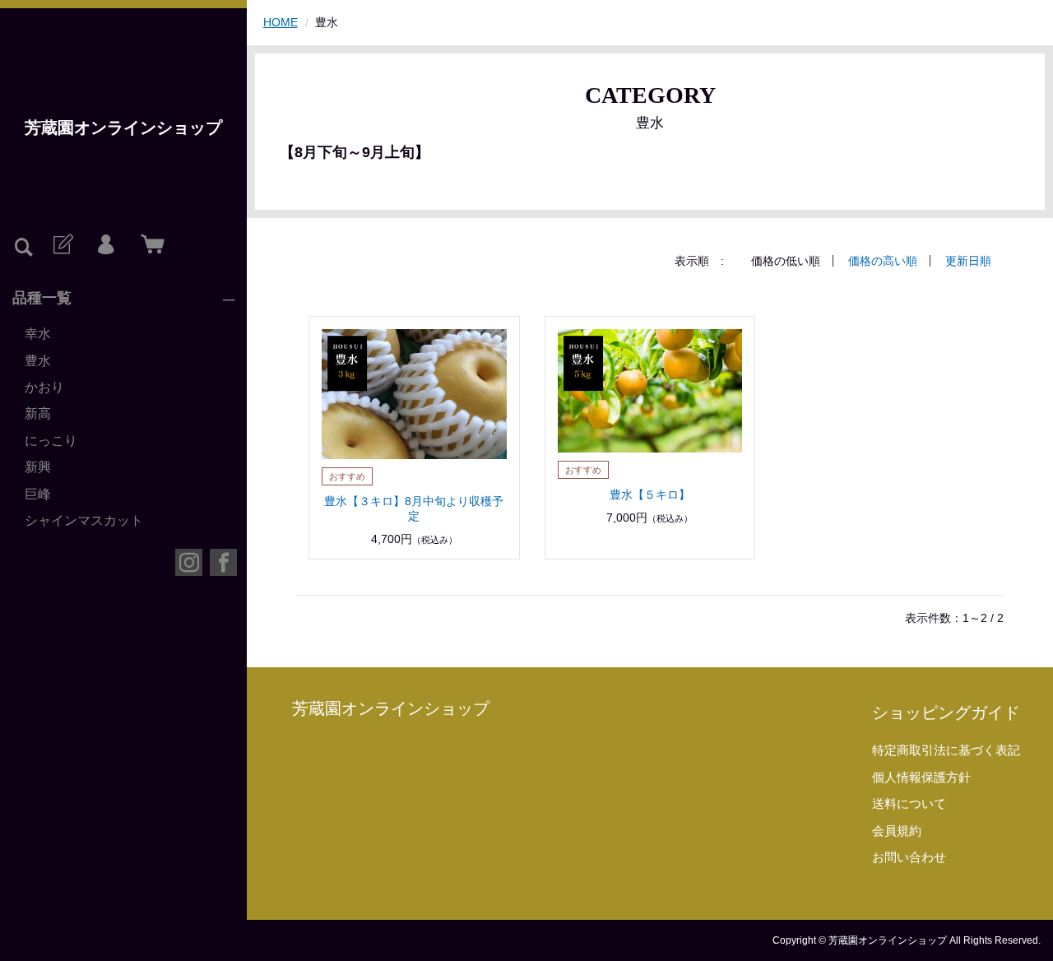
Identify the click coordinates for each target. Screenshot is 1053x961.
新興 (38, 467)
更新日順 (968, 260)
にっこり (51, 441)
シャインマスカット (84, 520)
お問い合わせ (909, 857)
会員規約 (896, 831)
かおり (44, 387)
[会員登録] (61, 245)
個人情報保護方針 (921, 777)
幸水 (38, 334)
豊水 (38, 361)
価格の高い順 (882, 260)
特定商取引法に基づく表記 (946, 750)
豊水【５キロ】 (650, 494)
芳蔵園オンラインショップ (123, 127)
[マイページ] (105, 245)
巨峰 (38, 494)
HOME (280, 22)
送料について (909, 803)
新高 (38, 413)
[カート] (148, 245)
